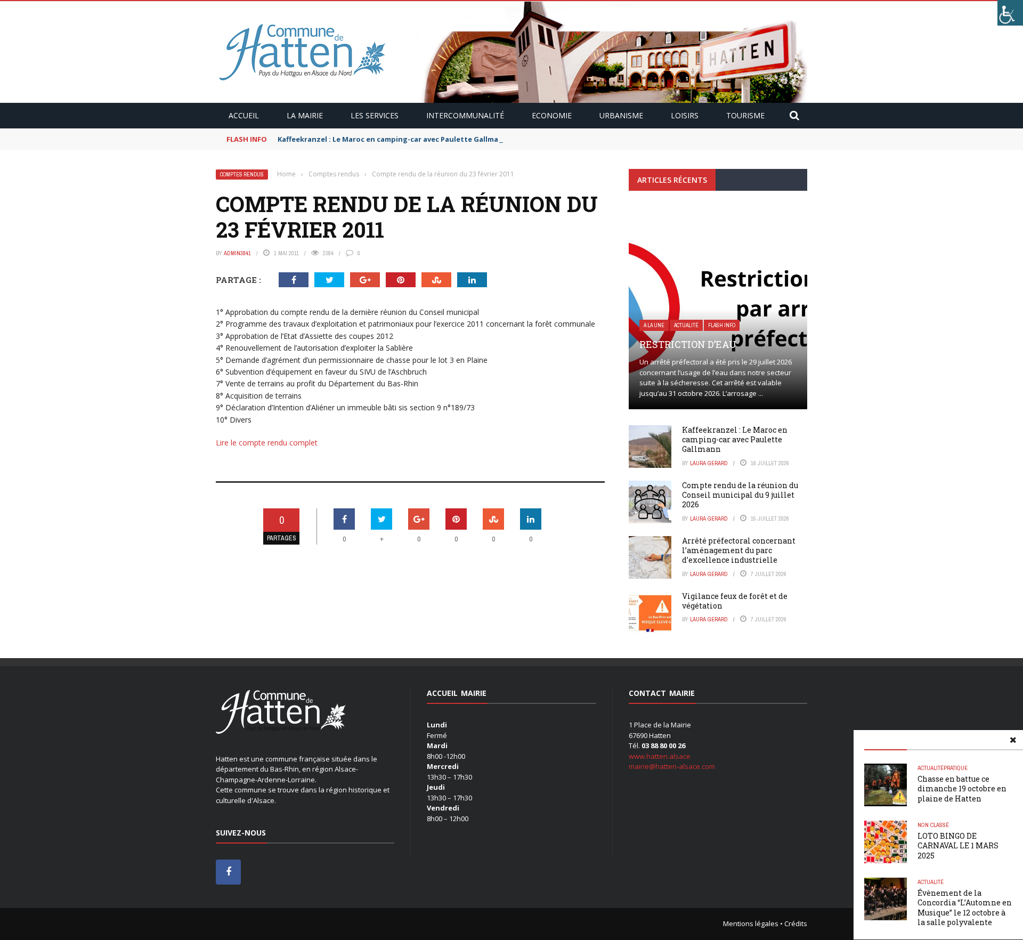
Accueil (244, 115)
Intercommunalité (465, 115)
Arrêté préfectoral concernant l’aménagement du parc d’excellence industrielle (738, 550)
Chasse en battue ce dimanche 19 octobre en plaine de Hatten (962, 788)
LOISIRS (685, 115)
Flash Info (721, 325)
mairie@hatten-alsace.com (672, 766)
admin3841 (237, 253)
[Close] (1013, 740)
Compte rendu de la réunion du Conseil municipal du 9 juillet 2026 (740, 494)
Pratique (956, 768)
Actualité (931, 768)
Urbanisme (621, 115)
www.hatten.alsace (660, 756)
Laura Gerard (709, 463)
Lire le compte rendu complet (267, 442)
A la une (654, 325)
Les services (375, 115)
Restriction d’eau (687, 344)
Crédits (795, 923)
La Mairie (305, 115)
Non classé (933, 825)
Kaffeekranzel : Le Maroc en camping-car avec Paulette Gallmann (393, 139)
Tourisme (745, 115)
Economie (552, 115)
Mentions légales (750, 923)
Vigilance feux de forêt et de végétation (734, 601)
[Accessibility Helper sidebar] (1010, 13)
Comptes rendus (242, 174)
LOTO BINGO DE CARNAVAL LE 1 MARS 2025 (958, 845)
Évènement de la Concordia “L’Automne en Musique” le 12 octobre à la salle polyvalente (965, 907)
